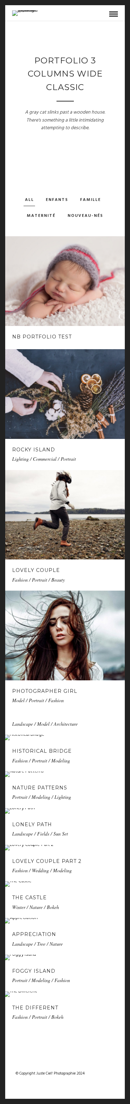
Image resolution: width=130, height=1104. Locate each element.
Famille (90, 199)
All (29, 199)
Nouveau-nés (85, 215)
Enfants (57, 199)
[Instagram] (69, 1062)
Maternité (41, 215)
